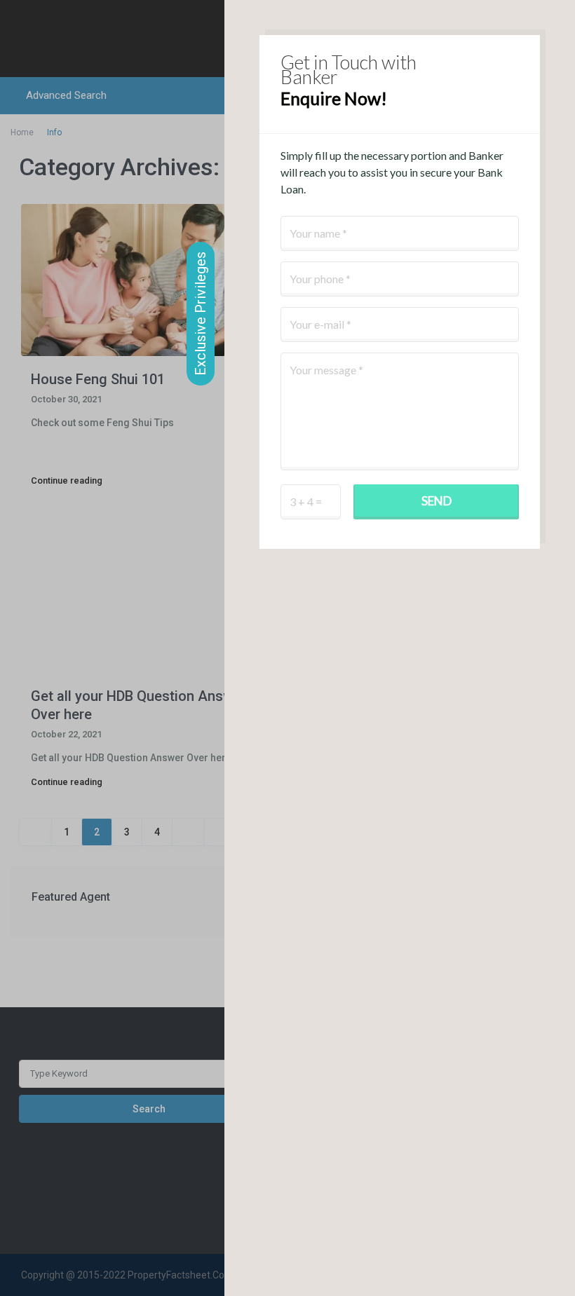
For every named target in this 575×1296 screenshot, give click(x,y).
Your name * (318, 233)
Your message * (326, 369)
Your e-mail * (320, 324)
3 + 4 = (306, 501)
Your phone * (320, 278)
